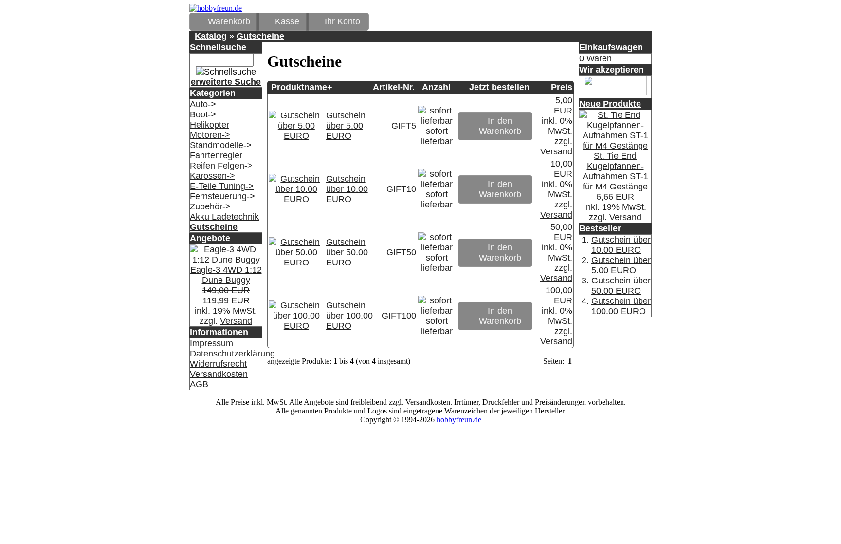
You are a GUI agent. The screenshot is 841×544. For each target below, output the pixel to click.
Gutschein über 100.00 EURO (349, 315)
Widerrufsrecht (218, 364)
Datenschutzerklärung (232, 353)
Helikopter (209, 125)
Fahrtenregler (216, 155)
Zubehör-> (210, 206)
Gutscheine (260, 36)
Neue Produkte (610, 104)
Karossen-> (212, 176)
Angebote (210, 238)
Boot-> (203, 114)
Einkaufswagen (611, 47)
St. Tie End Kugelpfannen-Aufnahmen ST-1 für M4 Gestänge (615, 171)
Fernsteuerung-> (222, 196)
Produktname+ (301, 87)
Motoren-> (210, 135)
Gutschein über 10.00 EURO (347, 189)
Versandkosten (219, 374)
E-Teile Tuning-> (222, 186)
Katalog (211, 36)
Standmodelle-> (221, 145)
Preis (561, 87)
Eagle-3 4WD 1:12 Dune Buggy (226, 275)
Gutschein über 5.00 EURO (346, 126)
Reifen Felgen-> (221, 165)
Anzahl (436, 87)
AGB (199, 384)
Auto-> (203, 104)
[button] (224, 22)
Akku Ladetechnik (224, 217)
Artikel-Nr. (394, 87)
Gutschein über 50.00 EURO (347, 252)
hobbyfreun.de (459, 419)
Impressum (211, 343)
